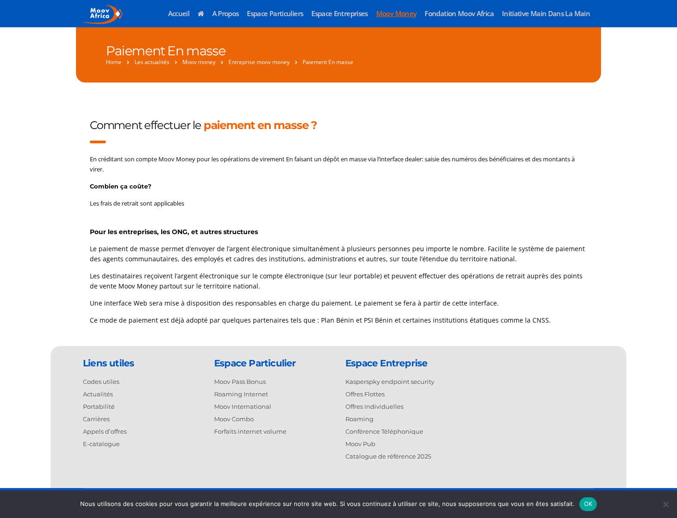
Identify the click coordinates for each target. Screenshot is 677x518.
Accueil (179, 13)
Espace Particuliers (275, 13)
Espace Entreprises (339, 13)
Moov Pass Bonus (240, 381)
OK (588, 503)
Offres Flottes (365, 394)
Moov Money (396, 13)
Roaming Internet (241, 394)
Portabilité (99, 406)
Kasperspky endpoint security (389, 381)
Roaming (359, 419)
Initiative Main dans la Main (546, 13)
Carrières (96, 419)
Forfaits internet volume (250, 431)
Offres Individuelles (374, 406)
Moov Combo (234, 419)
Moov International (242, 406)
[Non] (665, 504)
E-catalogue (101, 443)
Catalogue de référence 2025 (388, 456)
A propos (225, 13)
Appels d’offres (105, 431)
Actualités (98, 394)
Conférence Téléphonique (384, 431)
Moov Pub (360, 443)
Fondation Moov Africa (459, 13)
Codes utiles (101, 381)
